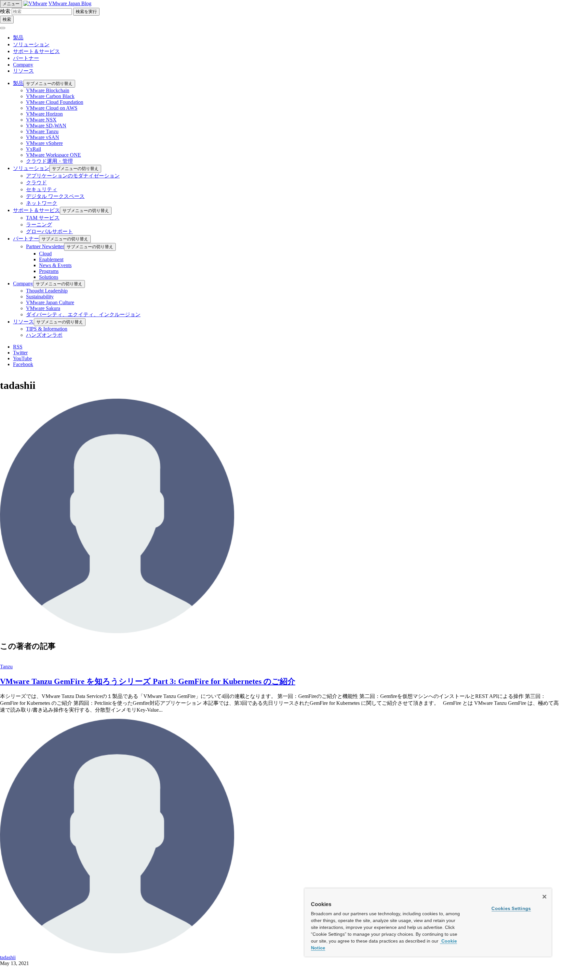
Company (23, 64)
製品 (18, 37)
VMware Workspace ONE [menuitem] (53, 155)
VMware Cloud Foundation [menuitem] (54, 102)
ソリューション (31, 44)
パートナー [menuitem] (26, 238)
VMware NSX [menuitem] (41, 119)
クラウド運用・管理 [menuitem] (49, 161)
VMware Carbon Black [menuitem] (50, 96)
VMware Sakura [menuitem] (43, 308)
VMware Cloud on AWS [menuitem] (51, 108)
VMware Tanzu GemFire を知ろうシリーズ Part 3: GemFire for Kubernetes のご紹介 (147, 681)
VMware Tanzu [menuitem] (42, 131)
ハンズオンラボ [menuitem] (44, 335)
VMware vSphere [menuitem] (44, 143)
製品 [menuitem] (18, 83)
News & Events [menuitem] (55, 265)
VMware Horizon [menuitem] (44, 114)
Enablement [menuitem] (51, 259)
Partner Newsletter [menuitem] (45, 246)
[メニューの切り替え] (2, 28)
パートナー (26, 58)
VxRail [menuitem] (33, 149)
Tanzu (6, 666)
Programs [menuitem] (49, 271)
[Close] (544, 897)
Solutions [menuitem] (48, 277)
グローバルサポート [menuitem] (49, 231)
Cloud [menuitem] (45, 253)
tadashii (8, 957)
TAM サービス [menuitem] (43, 217)
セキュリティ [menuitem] (41, 189)
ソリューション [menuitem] (31, 168)
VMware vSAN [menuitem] (42, 137)
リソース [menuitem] (23, 321)
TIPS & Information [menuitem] (46, 329)
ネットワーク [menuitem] (41, 203)
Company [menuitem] (23, 283)
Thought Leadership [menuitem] (47, 290)
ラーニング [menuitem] (39, 224)
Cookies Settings (511, 908)
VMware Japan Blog (69, 3)
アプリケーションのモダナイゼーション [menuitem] (73, 175)
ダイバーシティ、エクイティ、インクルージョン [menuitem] (83, 314)
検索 (5, 11)
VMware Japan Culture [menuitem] (50, 302)
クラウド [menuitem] (36, 182)
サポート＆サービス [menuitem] (36, 210)
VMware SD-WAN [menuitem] (46, 125)
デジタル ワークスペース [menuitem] (55, 196)
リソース (23, 71)
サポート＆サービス (36, 51)
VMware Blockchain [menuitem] (47, 90)
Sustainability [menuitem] (40, 296)
